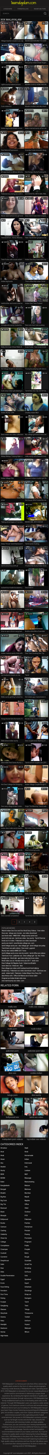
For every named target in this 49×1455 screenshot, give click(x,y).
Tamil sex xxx (41, 971)
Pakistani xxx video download (25, 941)
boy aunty (30, 938)
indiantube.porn (40, 9)
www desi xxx (7, 966)
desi (21, 966)
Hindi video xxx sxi (8, 961)
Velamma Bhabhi (29, 963)
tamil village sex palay (37, 946)
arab (3, 973)
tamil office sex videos (37, 953)
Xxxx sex (5, 933)
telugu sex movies (15, 933)
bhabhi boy (6, 971)
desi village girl (23, 946)
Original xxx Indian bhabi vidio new (14, 978)
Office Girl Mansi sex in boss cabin (25, 976)
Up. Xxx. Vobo (40, 956)
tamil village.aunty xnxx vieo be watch (15, 953)
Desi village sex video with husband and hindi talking (20, 968)
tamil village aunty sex (10, 946)
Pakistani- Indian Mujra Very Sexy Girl (28, 973)
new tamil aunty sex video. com (13, 981)
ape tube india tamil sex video (28, 958)
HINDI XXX (16, 936)
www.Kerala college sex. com (24, 943)
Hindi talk (13, 958)
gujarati (32, 948)
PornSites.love (23, 9)
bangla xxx (5, 958)
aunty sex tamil (7, 943)
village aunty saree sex (29, 936)
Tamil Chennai (40, 938)
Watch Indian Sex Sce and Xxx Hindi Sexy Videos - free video (23, 931)
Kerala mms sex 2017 (23, 961)
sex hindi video (7, 936)
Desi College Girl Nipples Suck (12, 963)
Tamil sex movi (7, 956)
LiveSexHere (7, 9)
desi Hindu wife (7, 976)
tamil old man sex (8, 938)
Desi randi (24, 948)
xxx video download (30, 933)
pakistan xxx (17, 956)
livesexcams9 (21, 1381)
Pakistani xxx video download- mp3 (23, 971)
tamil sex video (20, 938)
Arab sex (15, 966)
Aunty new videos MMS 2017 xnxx (14, 951)
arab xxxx (35, 961)
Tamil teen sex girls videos (11, 948)
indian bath (10, 973)
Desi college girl (28, 956)
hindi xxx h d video (8, 941)
